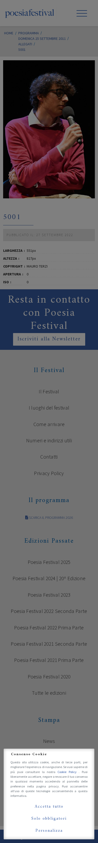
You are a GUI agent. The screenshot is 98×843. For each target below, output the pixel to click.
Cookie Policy (68, 772)
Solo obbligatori (49, 818)
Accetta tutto (49, 806)
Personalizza (49, 830)
